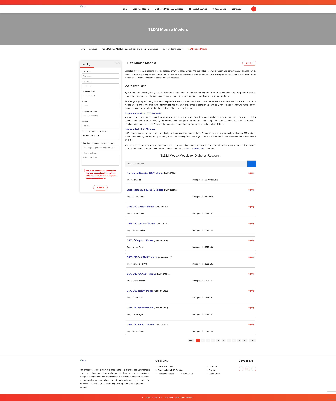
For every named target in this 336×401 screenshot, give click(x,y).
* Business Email (88, 91)
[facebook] (241, 369)
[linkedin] (254, 369)
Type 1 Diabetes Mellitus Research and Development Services (129, 49)
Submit (100, 188)
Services (93, 49)
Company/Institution (89, 111)
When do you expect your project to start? (98, 143)
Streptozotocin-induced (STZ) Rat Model (143, 113)
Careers (212, 370)
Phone (84, 101)
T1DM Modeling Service (172, 49)
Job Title (85, 121)
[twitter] (247, 369)
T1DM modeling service (196, 149)
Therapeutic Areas (198, 9)
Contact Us (188, 374)
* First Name (87, 72)
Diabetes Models (141, 9)
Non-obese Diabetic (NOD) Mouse (140, 129)
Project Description (89, 153)
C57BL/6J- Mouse (140, 206)
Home (124, 9)
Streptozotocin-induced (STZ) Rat (145, 190)
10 (245, 341)
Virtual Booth (219, 9)
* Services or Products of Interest (95, 131)
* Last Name (86, 81)
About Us (213, 366)
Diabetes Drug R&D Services (169, 9)
